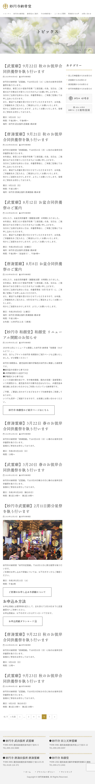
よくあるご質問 (59, 14)
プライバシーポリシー (46, 772)
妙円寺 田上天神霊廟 (64, 741)
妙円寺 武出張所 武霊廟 (20, 741)
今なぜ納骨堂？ (46, 14)
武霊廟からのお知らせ (77, 80)
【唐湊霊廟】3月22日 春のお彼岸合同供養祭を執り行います (32, 425)
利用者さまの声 (73, 14)
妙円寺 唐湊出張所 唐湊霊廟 (22, 758)
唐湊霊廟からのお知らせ (78, 84)
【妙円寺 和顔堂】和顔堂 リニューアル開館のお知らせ (32, 334)
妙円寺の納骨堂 (18, 14)
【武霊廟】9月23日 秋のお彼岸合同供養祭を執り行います (32, 678)
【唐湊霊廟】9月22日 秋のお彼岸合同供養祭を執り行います (32, 637)
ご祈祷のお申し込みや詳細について (27, 592)
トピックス (7, 14)
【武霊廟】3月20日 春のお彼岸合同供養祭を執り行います (32, 467)
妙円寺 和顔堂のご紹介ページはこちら (29, 410)
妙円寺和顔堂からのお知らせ (80, 88)
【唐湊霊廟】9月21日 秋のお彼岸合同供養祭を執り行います (32, 136)
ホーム (28, 772)
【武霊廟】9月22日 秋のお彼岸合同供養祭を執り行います (32, 68)
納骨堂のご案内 (32, 14)
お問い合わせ (86, 14)
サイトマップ (66, 772)
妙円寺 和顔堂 (60, 758)
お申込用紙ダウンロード (22, 621)
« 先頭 (13, 716)
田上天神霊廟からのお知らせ (80, 75)
